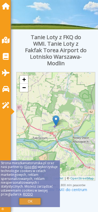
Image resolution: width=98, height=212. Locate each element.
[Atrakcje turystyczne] (7, 105)
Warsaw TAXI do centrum (63, 189)
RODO (28, 194)
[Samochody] (7, 89)
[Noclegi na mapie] (7, 40)
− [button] (24, 87)
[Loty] (7, 72)
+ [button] (24, 79)
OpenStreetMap (82, 178)
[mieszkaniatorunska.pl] (7, 6)
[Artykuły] (7, 56)
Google (30, 166)
